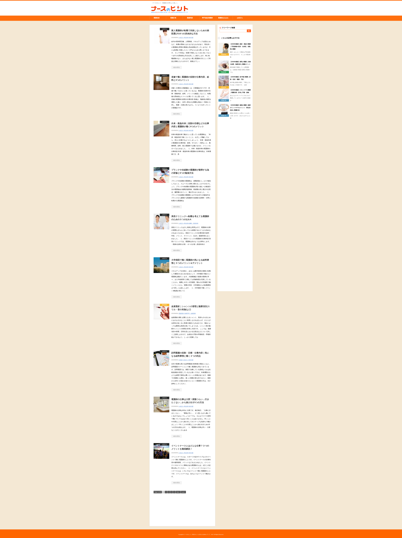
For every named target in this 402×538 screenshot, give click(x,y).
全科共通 (190, 37)
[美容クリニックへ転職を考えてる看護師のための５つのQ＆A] (161, 230)
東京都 (186, 37)
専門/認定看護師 (207, 18)
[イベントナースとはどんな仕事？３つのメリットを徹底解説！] (161, 460)
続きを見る (176, 67)
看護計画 (173, 18)
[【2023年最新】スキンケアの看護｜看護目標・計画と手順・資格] (223, 98)
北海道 (181, 360)
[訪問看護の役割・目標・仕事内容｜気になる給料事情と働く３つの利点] (161, 367)
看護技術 (157, 18)
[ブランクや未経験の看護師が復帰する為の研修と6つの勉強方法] (161, 184)
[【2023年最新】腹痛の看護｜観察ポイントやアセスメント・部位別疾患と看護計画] (223, 113)
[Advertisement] (182, 509)
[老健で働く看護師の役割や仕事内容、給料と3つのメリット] (161, 91)
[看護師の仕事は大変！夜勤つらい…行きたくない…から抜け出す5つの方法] (161, 413)
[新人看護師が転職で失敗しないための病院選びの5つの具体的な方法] (161, 45)
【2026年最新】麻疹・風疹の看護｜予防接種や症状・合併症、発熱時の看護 (240, 46)
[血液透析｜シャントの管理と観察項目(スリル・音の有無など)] (161, 320)
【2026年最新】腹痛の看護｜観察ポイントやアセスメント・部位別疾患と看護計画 (240, 107)
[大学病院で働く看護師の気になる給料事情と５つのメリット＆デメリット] (161, 274)
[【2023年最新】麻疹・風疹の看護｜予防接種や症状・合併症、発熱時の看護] (223, 52)
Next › (178, 492)
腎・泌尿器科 (192, 313)
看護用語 (190, 18)
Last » (183, 492)
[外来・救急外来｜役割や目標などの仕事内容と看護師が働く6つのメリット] (161, 137)
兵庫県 (186, 313)
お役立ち (240, 18)
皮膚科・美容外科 (193, 223)
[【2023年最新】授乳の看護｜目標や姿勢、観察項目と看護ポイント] (223, 70)
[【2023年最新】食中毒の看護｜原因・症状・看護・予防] (223, 85)
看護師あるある (223, 18)
